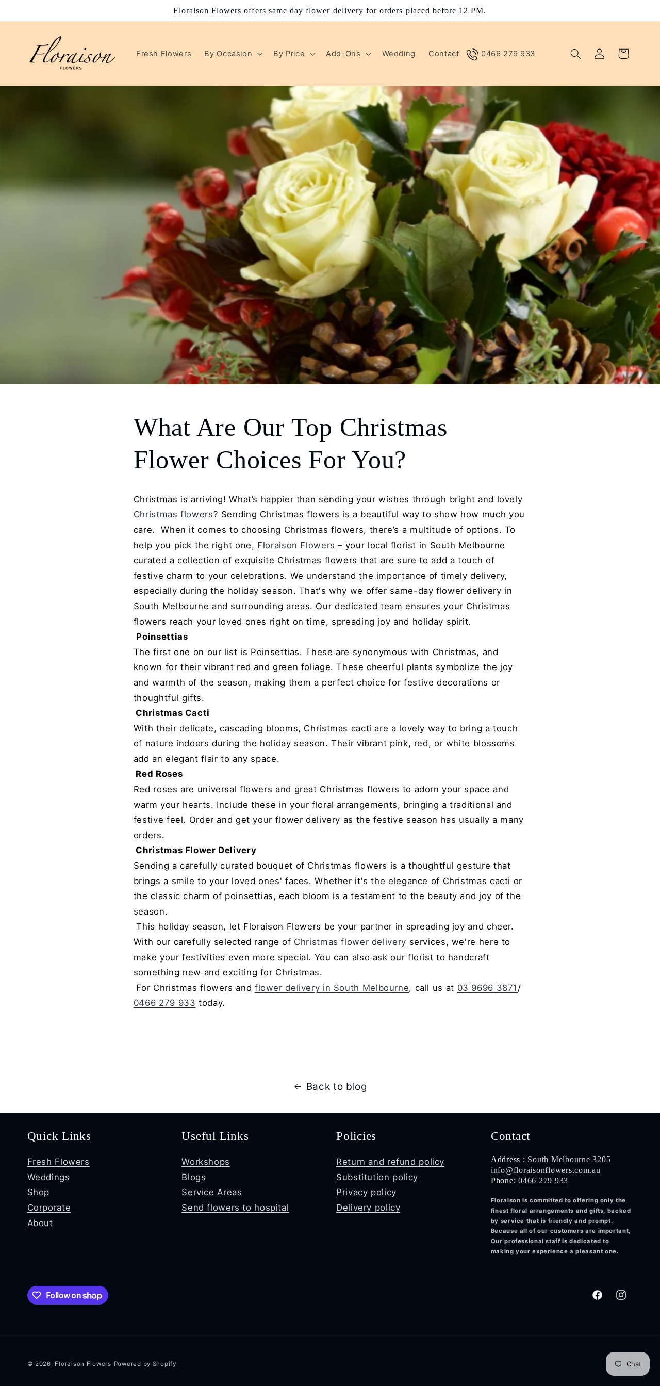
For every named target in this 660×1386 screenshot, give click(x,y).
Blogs (194, 1177)
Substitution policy (377, 1177)
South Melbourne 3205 (568, 1159)
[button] (232, 53)
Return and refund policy (390, 1161)
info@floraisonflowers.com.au (546, 1170)
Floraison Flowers (296, 545)
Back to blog (337, 1087)
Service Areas (212, 1192)
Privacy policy (366, 1192)
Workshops (206, 1161)
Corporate (49, 1207)
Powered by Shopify (145, 1363)
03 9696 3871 (487, 988)
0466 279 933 (165, 1003)
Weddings (48, 1177)
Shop (38, 1192)
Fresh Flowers (58, 1161)
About (40, 1223)
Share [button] (157, 1038)
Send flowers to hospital (235, 1207)
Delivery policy (368, 1207)
